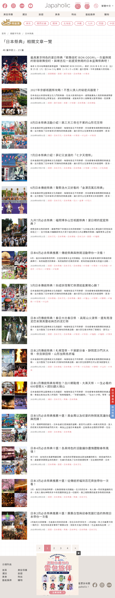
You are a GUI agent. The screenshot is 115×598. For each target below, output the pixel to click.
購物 (106, 14)
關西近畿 (41, 23)
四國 (101, 23)
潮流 (24, 14)
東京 (28, 23)
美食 (57, 14)
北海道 (67, 23)
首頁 (4, 33)
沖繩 (79, 23)
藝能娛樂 (90, 14)
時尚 (74, 14)
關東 (55, 23)
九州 (90, 23)
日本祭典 (29, 33)
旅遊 (41, 14)
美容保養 (8, 14)
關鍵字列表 (15, 33)
